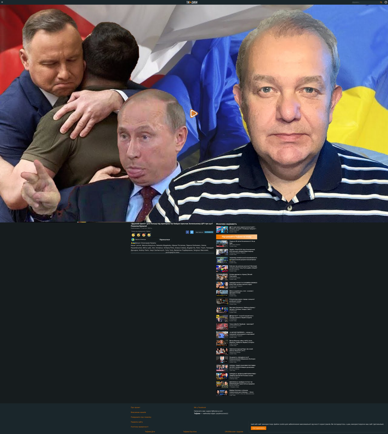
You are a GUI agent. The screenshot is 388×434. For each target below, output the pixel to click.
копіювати (209, 232)
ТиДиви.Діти (150, 432)
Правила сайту (137, 422)
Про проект (135, 407)
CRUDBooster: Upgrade (234, 432)
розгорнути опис (172, 252)
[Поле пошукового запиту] (381, 2)
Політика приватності (139, 427)
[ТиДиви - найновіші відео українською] (191, 3)
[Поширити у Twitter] (191, 232)
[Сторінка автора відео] (133, 239)
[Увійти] (386, 2)
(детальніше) (378, 424)
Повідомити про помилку (141, 417)
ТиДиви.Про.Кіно (190, 432)
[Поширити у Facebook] (187, 232)
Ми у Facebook (200, 407)
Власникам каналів (138, 412)
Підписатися (165, 240)
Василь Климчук (140, 239)
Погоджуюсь (259, 428)
